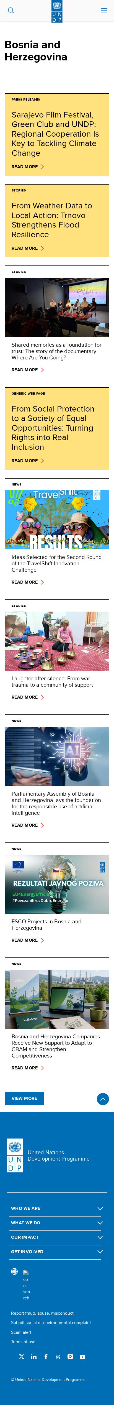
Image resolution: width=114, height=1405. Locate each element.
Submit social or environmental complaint (51, 1322)
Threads (58, 1356)
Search (11, 10)
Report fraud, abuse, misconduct (42, 1313)
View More (24, 1098)
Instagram (70, 1356)
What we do (25, 1223)
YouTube (82, 1356)
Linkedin (34, 1356)
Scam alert (21, 1332)
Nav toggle (104, 10)
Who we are (25, 1208)
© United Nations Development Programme (48, 1379)
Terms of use (23, 1341)
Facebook (46, 1356)
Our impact (25, 1237)
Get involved (27, 1251)
